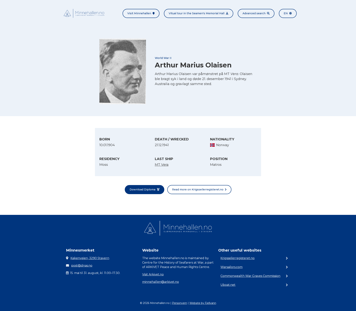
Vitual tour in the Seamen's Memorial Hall (196, 13)
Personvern (179, 303)
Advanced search (254, 13)
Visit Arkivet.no (153, 274)
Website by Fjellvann (202, 303)
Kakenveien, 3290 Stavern (89, 258)
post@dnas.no (81, 265)
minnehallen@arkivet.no (160, 282)
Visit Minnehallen (139, 13)
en (286, 13)
